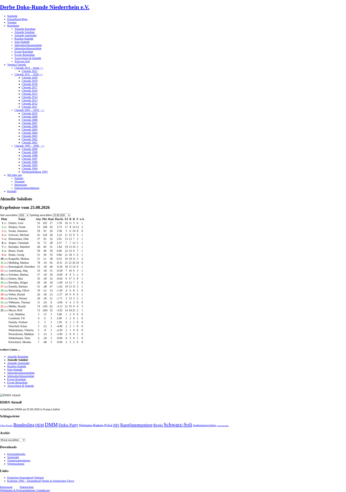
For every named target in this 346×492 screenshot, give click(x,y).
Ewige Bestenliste (24, 54)
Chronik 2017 (29, 87)
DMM (51, 424)
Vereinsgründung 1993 (35, 171)
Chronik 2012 (29, 103)
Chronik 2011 (29, 106)
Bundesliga (23, 424)
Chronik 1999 (29, 152)
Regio (158, 425)
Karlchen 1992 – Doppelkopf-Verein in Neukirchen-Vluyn (40, 480)
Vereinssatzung (15, 463)
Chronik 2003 (29, 136)
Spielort (18, 178)
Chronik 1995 (29, 165)
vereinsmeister (223, 426)
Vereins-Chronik (16, 64)
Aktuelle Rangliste (25, 28)
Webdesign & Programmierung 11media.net (25, 490)
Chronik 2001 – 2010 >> (29, 110)
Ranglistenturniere (136, 425)
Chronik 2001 (29, 142)
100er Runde (6, 425)
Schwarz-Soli (22, 61)
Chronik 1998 (29, 155)
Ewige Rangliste (23, 51)
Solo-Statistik (22, 41)
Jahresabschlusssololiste (27, 48)
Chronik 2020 (29, 77)
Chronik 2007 (29, 123)
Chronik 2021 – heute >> (28, 67)
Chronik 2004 (29, 132)
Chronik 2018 (29, 84)
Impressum (20, 184)
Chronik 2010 (29, 113)
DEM (39, 425)
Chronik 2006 (29, 126)
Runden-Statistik (23, 38)
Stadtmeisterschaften (204, 425)
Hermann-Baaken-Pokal (95, 425)
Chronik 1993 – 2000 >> (29, 145)
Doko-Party (68, 425)
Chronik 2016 (29, 90)
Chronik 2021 (29, 71)
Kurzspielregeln (16, 454)
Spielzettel (13, 457)
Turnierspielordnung (18, 460)
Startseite (12, 15)
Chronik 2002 (29, 139)
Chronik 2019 (29, 80)
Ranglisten (13, 25)
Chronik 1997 (29, 158)
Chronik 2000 (29, 149)
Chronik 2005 (29, 129)
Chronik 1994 (29, 168)
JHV (116, 425)
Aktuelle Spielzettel (25, 35)
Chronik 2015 (29, 93)
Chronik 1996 (29, 162)
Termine (12, 22)
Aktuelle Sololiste (24, 32)
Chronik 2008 (29, 119)
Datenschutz (27, 487)
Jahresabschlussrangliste (28, 45)
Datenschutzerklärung (26, 188)
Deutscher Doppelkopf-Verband (25, 477)
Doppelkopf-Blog (17, 19)
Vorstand (19, 181)
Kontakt (11, 191)
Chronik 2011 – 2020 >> (28, 74)
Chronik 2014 (29, 97)
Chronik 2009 (29, 116)
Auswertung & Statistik (27, 58)
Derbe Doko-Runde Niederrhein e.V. (44, 7)
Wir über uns (14, 175)
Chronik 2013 (29, 100)
